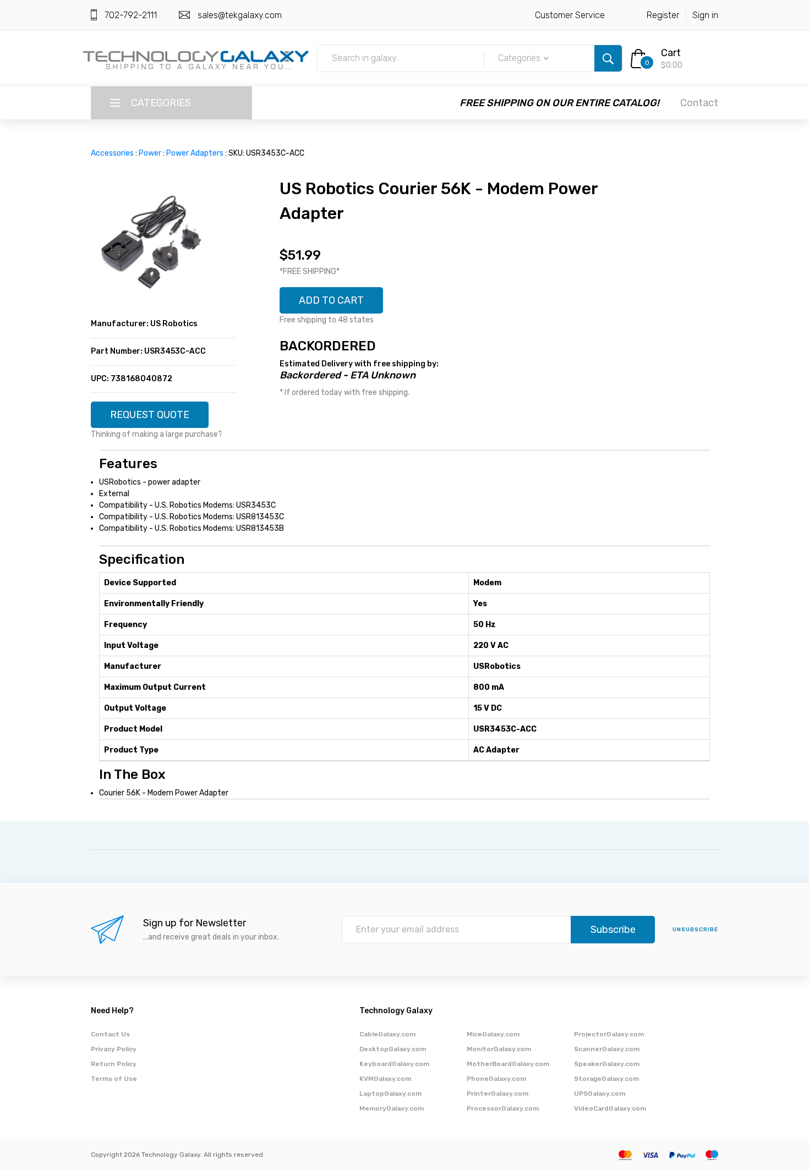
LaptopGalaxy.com (390, 1093)
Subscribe (613, 930)
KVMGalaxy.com (385, 1079)
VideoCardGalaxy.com (610, 1108)
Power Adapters (194, 153)
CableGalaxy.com (387, 1034)
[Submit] (608, 58)
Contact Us (110, 1034)
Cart (671, 53)
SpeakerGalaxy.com (606, 1064)
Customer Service (570, 15)
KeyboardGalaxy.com (394, 1064)
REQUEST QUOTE (149, 415)
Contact (699, 103)
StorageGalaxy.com (606, 1079)
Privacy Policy (113, 1049)
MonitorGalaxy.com (499, 1049)
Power (150, 153)
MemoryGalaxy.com (391, 1108)
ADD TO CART (331, 300)
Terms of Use (114, 1079)
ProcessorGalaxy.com (503, 1108)
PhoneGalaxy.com (496, 1079)
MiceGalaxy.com (493, 1034)
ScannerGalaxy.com (606, 1049)
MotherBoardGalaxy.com (508, 1064)
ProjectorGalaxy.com (609, 1034)
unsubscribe (695, 929)
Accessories (112, 153)
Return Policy (113, 1064)
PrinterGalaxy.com (497, 1093)
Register (663, 15)
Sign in (705, 15)
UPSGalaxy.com (599, 1093)
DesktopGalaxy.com (392, 1049)
